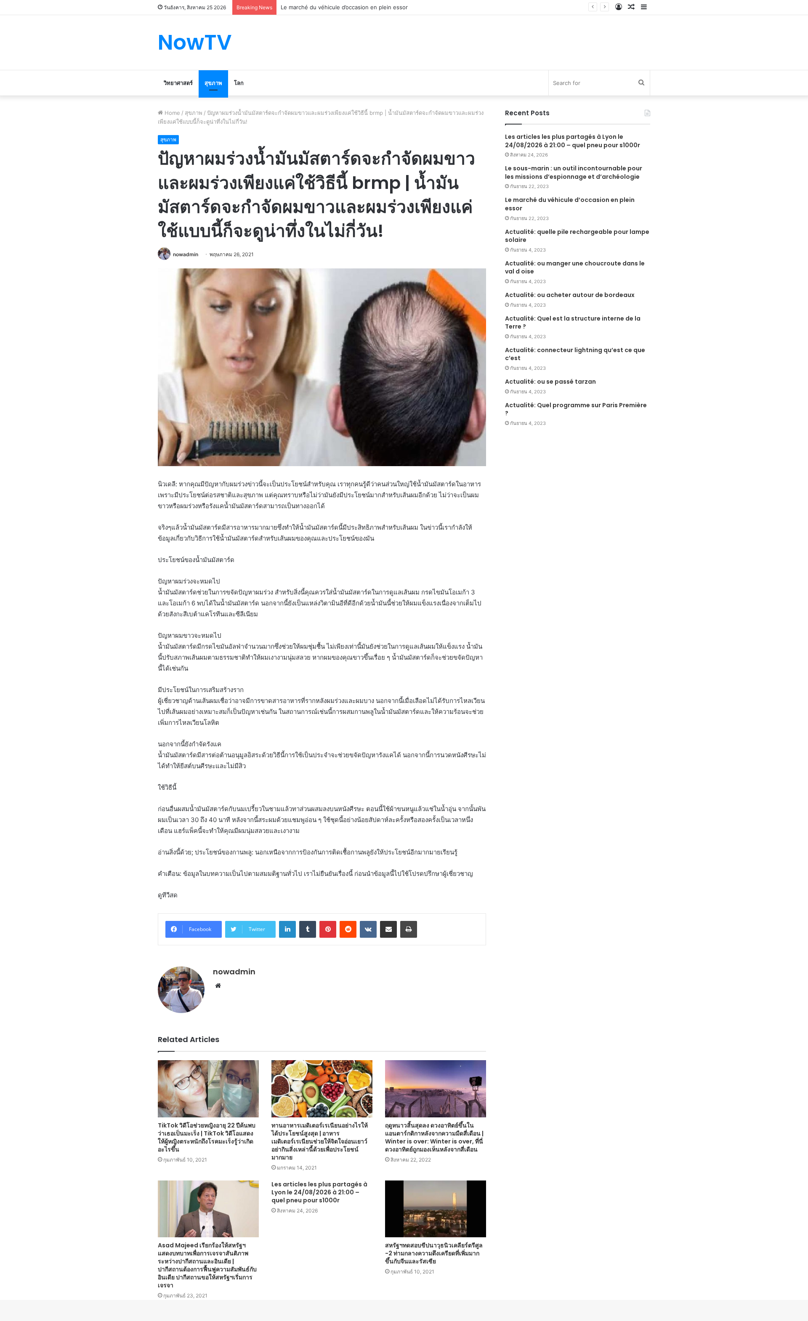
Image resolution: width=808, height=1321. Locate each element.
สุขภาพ (213, 83)
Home (171, 112)
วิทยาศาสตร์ (178, 83)
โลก (239, 83)
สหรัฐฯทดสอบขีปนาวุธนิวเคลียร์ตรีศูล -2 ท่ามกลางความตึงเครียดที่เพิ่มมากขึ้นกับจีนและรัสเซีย (434, 1253)
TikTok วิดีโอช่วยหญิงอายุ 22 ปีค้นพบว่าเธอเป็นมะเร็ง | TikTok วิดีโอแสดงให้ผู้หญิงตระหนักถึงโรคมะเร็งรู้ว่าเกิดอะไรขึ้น (206, 1137)
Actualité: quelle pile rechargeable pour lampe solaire (577, 236)
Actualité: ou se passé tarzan (550, 381)
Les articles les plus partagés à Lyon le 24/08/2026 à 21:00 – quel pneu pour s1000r (319, 1192)
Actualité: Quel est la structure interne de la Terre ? (573, 322)
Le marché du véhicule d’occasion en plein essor (570, 204)
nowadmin (185, 254)
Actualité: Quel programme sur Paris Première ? (576, 409)
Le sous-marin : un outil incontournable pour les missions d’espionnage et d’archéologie (573, 172)
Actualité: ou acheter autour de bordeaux (570, 295)
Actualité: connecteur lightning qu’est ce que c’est (575, 354)
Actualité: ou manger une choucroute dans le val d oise (575, 267)
